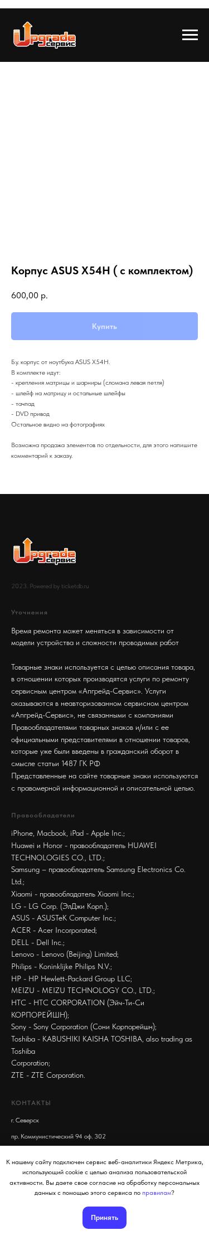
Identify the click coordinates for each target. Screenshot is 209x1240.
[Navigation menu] (190, 35)
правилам (156, 1193)
